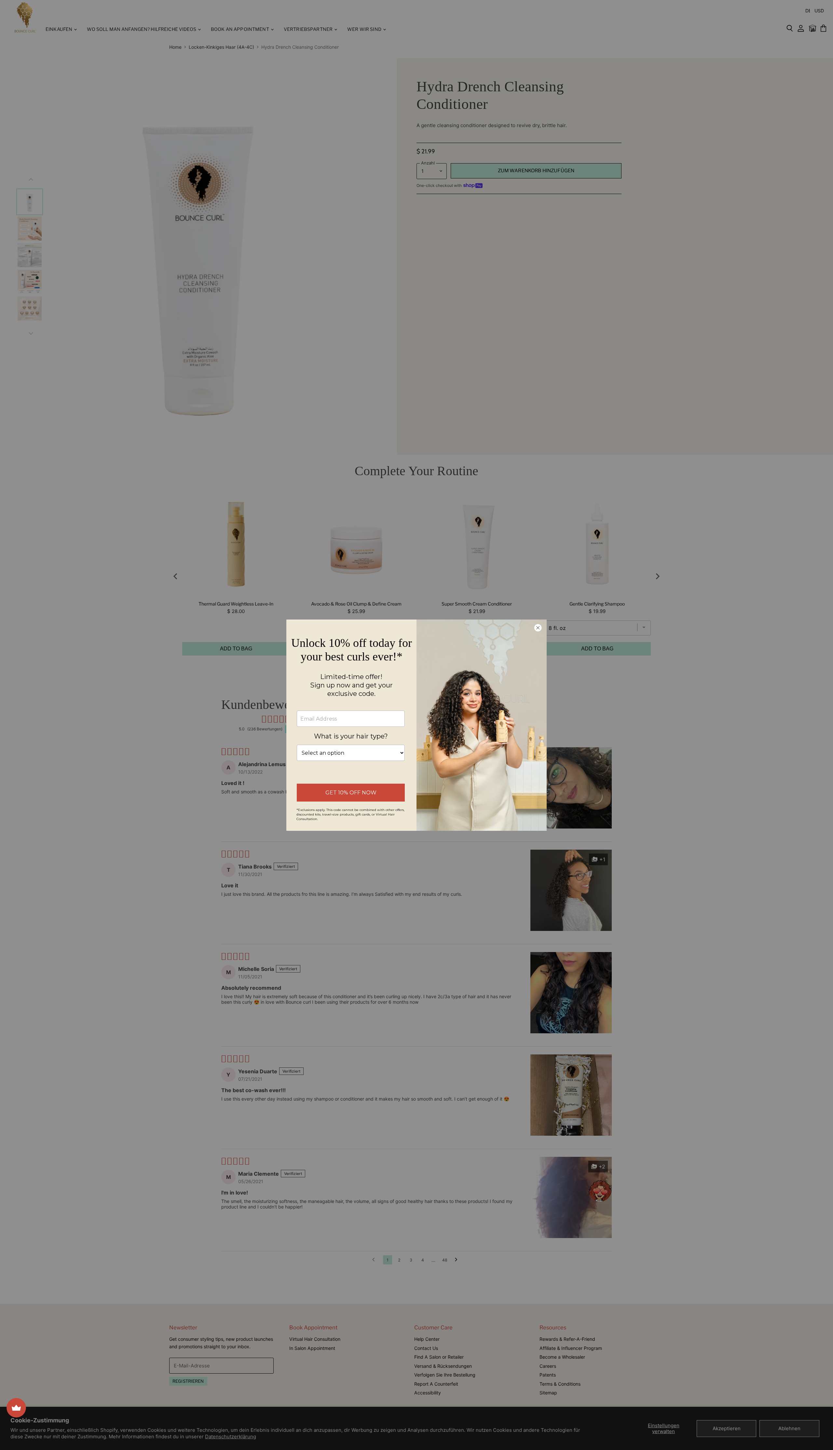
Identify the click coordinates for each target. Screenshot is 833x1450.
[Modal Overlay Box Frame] (416, 725)
